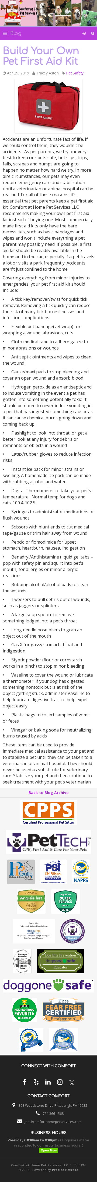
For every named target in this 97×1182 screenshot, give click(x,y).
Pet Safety (75, 73)
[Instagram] (59, 1082)
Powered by (55, 1170)
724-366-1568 (53, 1113)
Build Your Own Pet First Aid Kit (41, 56)
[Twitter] (71, 1082)
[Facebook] (24, 1082)
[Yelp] (36, 1082)
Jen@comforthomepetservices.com (53, 1121)
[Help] (92, 33)
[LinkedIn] (48, 1082)
